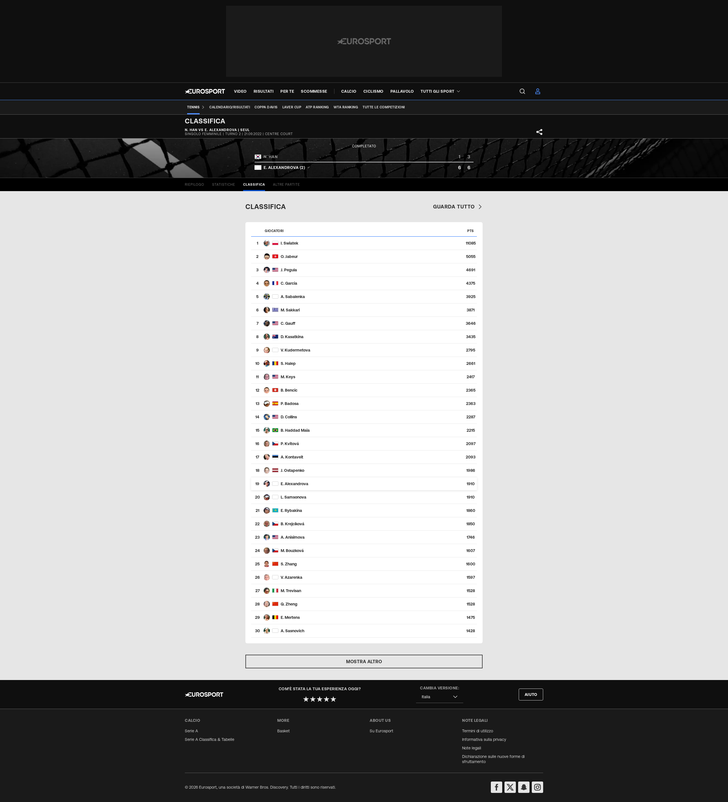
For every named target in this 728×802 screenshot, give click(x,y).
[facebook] (496, 787)
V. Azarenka (291, 577)
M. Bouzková (292, 550)
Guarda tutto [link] (454, 207)
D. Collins (289, 417)
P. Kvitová (290, 443)
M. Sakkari (290, 310)
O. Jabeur (289, 256)
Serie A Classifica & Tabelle (209, 739)
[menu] (522, 91)
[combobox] (439, 697)
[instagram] (537, 787)
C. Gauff (288, 323)
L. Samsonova (293, 497)
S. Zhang (289, 564)
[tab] (194, 184)
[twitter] (510, 787)
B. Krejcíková (292, 524)
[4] (326, 699)
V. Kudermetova (295, 350)
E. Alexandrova (294, 483)
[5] (333, 699)
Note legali (471, 748)
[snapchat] (524, 787)
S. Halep (288, 363)
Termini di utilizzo (477, 731)
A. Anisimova (293, 537)
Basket (283, 731)
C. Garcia (289, 283)
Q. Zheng (289, 604)
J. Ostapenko (292, 470)
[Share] (539, 132)
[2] (312, 699)
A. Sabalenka (293, 296)
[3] (319, 699)
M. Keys (288, 377)
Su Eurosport (381, 731)
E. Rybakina (291, 510)
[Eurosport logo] (205, 91)
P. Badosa (290, 403)
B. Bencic (289, 390)
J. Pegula (289, 270)
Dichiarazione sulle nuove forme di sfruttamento (493, 759)
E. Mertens (290, 617)
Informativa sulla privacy (484, 739)
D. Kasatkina (292, 336)
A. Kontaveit (292, 457)
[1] (306, 699)
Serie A (191, 731)
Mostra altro (364, 661)
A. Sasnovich (292, 631)
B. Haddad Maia (295, 430)
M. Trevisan (291, 590)
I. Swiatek (289, 243)
